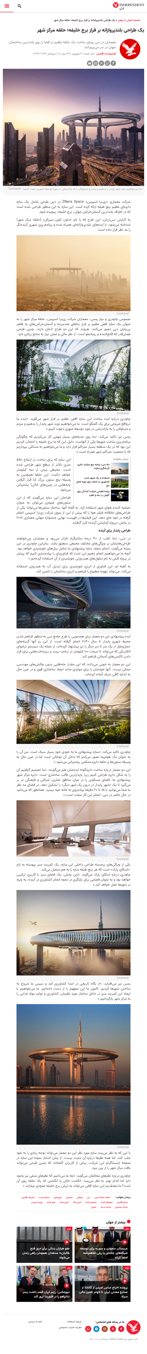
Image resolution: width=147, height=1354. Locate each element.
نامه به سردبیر (35, 1322)
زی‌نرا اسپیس (36, 1202)
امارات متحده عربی (102, 1197)
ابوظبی (80, 1197)
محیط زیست (44, 1197)
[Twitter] (101, 63)
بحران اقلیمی (122, 1202)
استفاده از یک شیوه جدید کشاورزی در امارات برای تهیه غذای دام (93, 482)
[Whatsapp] (107, 63)
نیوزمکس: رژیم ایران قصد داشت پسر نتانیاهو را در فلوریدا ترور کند (46, 1294)
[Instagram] (105, 1329)
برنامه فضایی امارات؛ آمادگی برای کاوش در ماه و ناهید (93, 493)
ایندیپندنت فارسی (106, 53)
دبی (88, 1197)
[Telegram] (96, 1329)
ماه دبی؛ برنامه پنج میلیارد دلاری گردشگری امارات (93, 467)
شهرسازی (58, 1197)
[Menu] (7, 6)
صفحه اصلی (133, 20)
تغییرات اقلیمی (28, 1197)
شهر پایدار (51, 1202)
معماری (69, 1197)
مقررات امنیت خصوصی (70, 1327)
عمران (93, 1207)
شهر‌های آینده (106, 1202)
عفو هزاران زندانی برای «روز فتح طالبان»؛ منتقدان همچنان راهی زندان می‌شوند (46, 1253)
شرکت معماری (121, 1207)
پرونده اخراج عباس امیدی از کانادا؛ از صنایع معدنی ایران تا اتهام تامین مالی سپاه (103, 1292)
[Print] (89, 63)
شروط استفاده (74, 1322)
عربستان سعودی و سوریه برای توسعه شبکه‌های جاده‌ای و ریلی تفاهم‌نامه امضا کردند (104, 1253)
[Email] (95, 63)
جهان (121, 20)
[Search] (19, 6)
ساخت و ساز (106, 1207)
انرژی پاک (77, 1202)
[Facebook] (113, 63)
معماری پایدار (91, 1202)
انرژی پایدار (64, 1202)
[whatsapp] (88, 1329)
